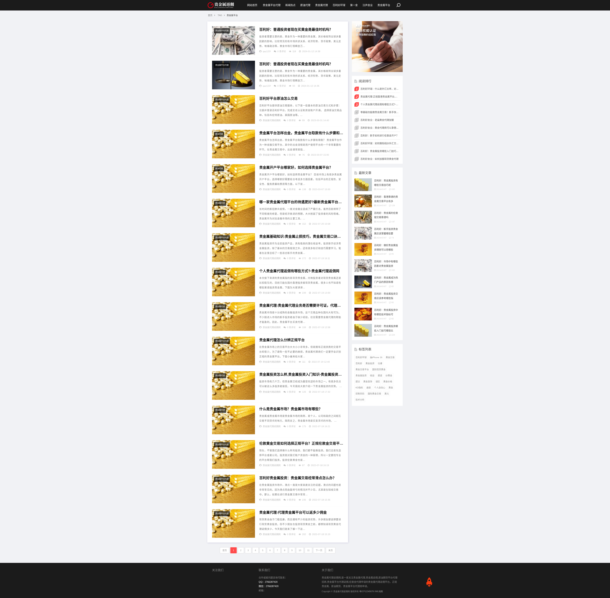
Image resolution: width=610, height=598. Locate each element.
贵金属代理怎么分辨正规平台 (282, 339)
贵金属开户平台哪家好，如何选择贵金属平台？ (296, 167)
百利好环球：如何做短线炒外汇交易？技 (379, 143)
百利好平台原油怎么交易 (278, 98)
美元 (386, 393)
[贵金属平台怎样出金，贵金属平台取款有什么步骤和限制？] (233, 144)
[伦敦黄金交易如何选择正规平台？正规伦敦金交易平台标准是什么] (233, 454)
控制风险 (360, 393)
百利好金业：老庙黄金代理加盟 (377, 120)
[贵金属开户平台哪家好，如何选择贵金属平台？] (233, 178)
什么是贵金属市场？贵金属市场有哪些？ (290, 408)
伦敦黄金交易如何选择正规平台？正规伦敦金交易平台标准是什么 (301, 443)
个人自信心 (379, 387)
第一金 (354, 5)
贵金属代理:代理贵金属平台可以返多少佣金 (293, 512)
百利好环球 (339, 5)
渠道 (380, 375)
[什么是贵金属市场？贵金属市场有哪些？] (233, 420)
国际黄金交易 (374, 393)
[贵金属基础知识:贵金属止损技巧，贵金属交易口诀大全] (233, 247)
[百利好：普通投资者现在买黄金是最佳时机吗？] (233, 40)
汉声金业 (368, 5)
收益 (372, 375)
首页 (210, 15)
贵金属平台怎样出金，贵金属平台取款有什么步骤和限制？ (301, 133)
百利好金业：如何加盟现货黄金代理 (379, 159)
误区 (378, 381)
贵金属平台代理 (272, 5)
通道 (368, 387)
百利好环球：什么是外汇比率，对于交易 (379, 88)
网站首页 (252, 5)
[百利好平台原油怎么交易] (233, 109)
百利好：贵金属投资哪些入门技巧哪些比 (379, 151)
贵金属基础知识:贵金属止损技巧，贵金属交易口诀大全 (301, 236)
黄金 (391, 387)
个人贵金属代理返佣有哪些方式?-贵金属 (379, 104)
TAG (220, 15)
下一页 (319, 550)
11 (308, 550)
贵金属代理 (321, 5)
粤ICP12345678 (366, 591)
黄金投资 (370, 363)
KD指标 (359, 387)
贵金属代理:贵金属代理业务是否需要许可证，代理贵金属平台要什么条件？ (301, 305)
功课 (380, 363)
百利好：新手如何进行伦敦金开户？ (379, 135)
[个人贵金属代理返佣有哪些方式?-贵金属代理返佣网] (233, 282)
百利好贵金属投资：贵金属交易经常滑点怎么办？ (297, 477)
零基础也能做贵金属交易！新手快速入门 (379, 112)
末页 (330, 550)
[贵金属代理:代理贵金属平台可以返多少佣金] (233, 523)
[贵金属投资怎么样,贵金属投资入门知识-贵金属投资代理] (233, 385)
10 (300, 550)
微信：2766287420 (268, 586)
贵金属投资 (361, 375)
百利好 (359, 363)
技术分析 (360, 399)
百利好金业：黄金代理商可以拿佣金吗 (379, 127)
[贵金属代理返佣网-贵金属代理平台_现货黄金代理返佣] (220, 5)
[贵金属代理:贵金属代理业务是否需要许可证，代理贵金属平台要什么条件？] (233, 316)
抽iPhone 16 (376, 357)
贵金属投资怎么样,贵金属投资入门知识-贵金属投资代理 (301, 374)
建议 (358, 381)
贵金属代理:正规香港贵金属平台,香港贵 (379, 96)
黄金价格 (387, 381)
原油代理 (305, 5)
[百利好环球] (377, 46)
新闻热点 (290, 5)
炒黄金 (389, 375)
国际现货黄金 (379, 369)
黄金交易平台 (362, 369)
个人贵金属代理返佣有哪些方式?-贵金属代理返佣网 (299, 270)
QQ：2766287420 (268, 582)
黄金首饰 (367, 381)
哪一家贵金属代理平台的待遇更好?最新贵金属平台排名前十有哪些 (301, 201)
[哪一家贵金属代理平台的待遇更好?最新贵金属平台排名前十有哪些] (233, 213)
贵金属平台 (383, 5)
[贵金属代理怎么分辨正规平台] (233, 351)
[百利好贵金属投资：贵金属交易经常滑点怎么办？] (233, 489)
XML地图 (378, 591)
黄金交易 (390, 357)
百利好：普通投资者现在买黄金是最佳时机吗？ (296, 29)
